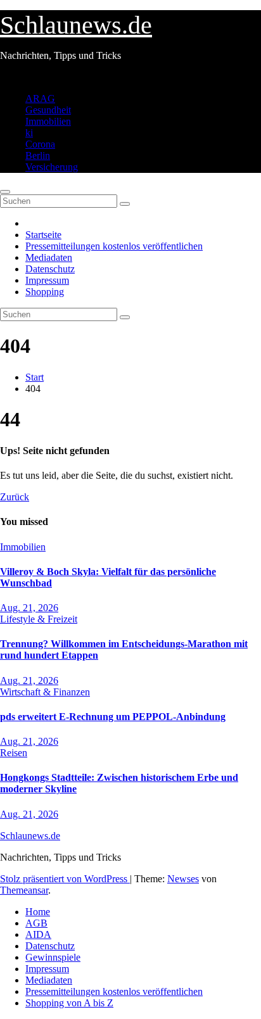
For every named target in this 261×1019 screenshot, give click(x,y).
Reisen (13, 752)
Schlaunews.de (76, 25)
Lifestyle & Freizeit (38, 619)
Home (37, 911)
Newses (183, 878)
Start (34, 377)
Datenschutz (50, 268)
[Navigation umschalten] (5, 192)
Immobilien (48, 121)
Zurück (14, 496)
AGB (36, 923)
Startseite (43, 234)
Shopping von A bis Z (69, 1002)
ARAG (40, 98)
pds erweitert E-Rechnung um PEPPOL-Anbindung (113, 716)
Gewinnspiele (52, 957)
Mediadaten (48, 257)
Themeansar (24, 890)
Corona (40, 144)
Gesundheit (48, 109)
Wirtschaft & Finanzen (45, 692)
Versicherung (51, 166)
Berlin (37, 155)
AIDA (38, 934)
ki (29, 132)
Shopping (44, 291)
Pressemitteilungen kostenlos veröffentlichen (114, 246)
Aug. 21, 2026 (29, 607)
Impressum (47, 280)
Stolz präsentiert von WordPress (65, 878)
